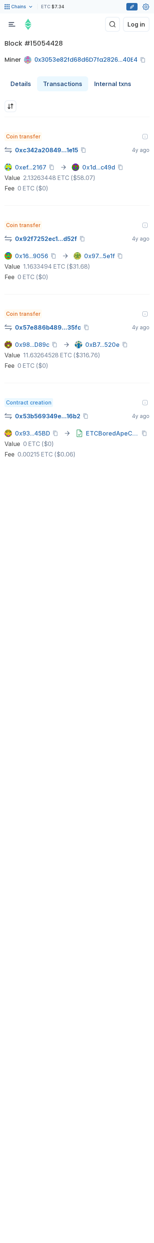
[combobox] (10, 106)
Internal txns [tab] (112, 84)
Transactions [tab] (62, 84)
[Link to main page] (28, 24)
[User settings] (146, 6)
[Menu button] (11, 24)
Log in (136, 24)
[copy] (144, 60)
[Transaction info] (145, 136)
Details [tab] (20, 84)
